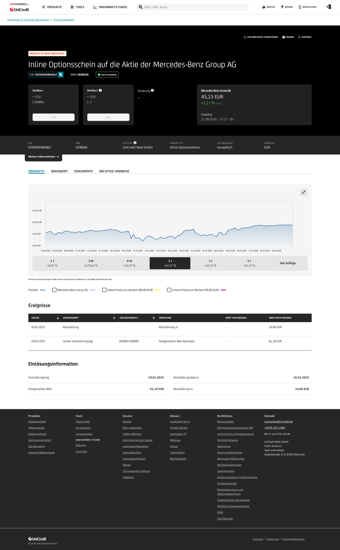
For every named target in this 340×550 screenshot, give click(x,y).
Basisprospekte (225, 421)
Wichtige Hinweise (227, 440)
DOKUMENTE (83, 171)
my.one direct (83, 427)
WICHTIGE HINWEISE (114, 171)
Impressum (258, 539)
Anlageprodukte (37, 421)
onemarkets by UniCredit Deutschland (28, 19)
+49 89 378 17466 (274, 427)
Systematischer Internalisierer (233, 500)
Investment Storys (180, 421)
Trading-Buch (177, 452)
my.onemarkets (84, 433)
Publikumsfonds (37, 433)
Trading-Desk (83, 421)
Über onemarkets (132, 427)
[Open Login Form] (328, 8)
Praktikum (128, 477)
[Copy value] (60, 74)
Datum (35, 317)
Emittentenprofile (227, 483)
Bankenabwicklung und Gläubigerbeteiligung (230, 491)
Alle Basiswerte (36, 446)
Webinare (175, 440)
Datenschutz (224, 446)
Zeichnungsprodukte (39, 440)
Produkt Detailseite (63, 19)
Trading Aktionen (132, 433)
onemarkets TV (178, 433)
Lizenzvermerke (225, 471)
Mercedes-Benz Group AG (216, 90)
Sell (53, 117)
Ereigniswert (71, 317)
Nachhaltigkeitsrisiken (229, 464)
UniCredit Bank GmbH (46, 543)
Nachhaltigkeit (178, 458)
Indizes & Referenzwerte (41, 452)
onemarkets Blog (132, 452)
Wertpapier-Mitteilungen (231, 458)
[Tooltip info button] (135, 142)
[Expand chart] (303, 192)
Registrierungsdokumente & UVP (235, 427)
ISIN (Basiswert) (129, 317)
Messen (127, 464)
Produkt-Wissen (178, 427)
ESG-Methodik (225, 518)
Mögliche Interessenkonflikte (233, 506)
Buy (108, 117)
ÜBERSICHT (36, 171)
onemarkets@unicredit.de (278, 421)
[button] (52, 263)
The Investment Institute (136, 471)
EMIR (220, 512)
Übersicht (81, 445)
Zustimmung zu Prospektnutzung (235, 433)
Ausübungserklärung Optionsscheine (237, 477)
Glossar (174, 446)
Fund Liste (81, 451)
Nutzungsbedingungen (229, 452)
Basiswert (59, 171)
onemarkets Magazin (134, 458)
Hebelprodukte (36, 427)
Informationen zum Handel (137, 440)
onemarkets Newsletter (135, 446)
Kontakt (127, 421)
